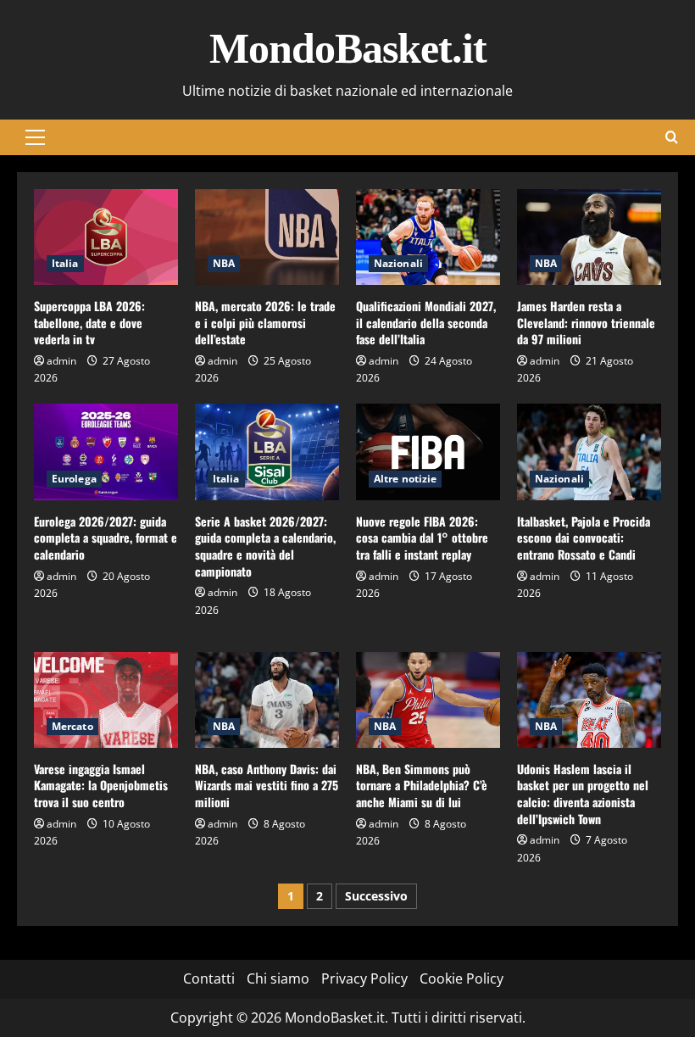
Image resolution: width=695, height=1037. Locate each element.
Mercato (72, 726)
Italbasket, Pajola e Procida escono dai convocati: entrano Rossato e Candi (583, 537)
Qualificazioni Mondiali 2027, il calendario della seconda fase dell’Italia (426, 322)
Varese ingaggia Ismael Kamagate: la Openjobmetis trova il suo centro (101, 785)
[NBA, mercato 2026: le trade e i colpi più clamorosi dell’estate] (267, 237)
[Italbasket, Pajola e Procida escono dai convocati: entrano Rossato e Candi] (589, 451)
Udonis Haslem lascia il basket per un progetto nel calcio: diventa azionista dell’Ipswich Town (582, 794)
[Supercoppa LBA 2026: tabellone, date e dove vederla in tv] (106, 237)
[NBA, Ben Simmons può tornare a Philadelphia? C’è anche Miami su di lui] (428, 700)
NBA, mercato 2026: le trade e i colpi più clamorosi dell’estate (265, 322)
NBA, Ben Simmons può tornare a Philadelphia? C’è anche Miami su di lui (421, 785)
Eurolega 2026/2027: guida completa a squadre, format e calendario (105, 537)
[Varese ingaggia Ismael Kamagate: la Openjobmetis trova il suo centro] (106, 700)
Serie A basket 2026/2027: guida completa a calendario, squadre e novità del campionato (265, 546)
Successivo (376, 896)
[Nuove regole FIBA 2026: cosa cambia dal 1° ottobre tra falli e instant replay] (428, 451)
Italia (65, 263)
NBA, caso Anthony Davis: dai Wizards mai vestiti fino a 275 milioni (266, 785)
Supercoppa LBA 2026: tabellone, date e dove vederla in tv (89, 322)
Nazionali (398, 263)
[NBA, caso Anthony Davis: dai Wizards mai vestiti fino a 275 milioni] (267, 700)
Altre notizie (405, 478)
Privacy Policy (364, 978)
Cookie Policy (461, 978)
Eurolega (74, 478)
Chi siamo (278, 978)
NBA (224, 263)
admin (61, 361)
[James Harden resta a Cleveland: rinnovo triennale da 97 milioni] (589, 237)
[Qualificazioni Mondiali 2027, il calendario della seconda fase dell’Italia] (428, 237)
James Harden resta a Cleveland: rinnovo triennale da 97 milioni (586, 322)
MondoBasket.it (347, 48)
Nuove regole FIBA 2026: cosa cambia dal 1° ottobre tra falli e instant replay (422, 537)
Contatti (209, 978)
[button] (35, 137)
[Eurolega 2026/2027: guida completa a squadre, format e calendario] (106, 451)
